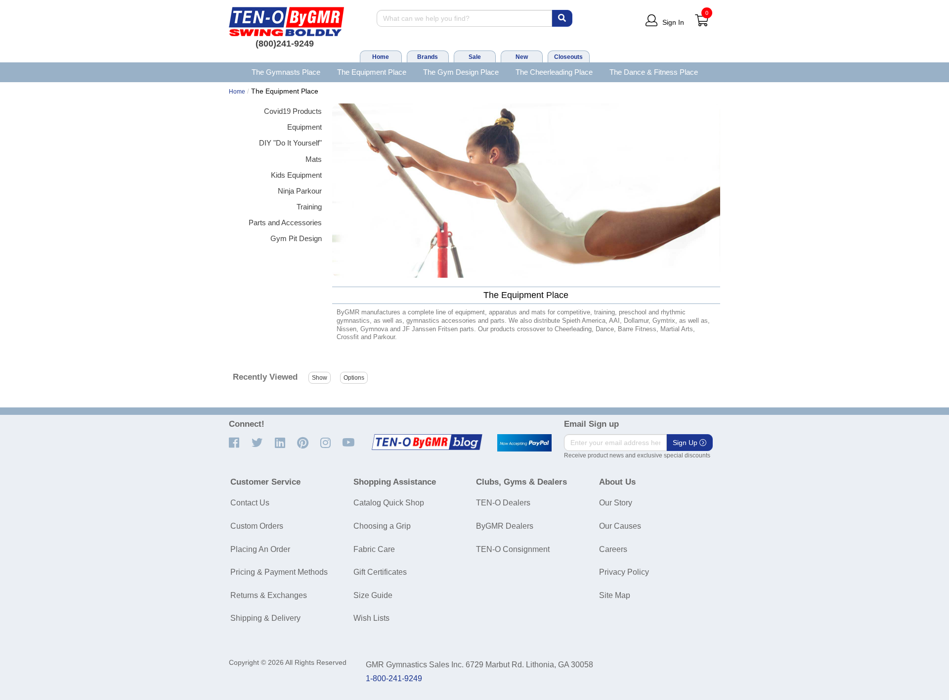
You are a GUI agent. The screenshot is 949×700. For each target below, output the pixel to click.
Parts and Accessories (285, 222)
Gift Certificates (380, 572)
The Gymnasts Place (286, 72)
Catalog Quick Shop (388, 503)
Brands (427, 56)
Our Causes (620, 526)
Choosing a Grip (382, 526)
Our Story (615, 503)
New (522, 56)
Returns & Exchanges (268, 595)
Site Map (614, 595)
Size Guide (372, 595)
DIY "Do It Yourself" (290, 143)
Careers (613, 549)
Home (380, 56)
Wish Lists (371, 618)
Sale (475, 56)
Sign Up (686, 443)
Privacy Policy (624, 572)
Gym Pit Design (296, 238)
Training (309, 206)
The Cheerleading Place (554, 72)
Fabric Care (374, 549)
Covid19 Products (293, 111)
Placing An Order (260, 549)
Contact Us (249, 503)
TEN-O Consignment (513, 549)
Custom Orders (256, 526)
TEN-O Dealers (503, 503)
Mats (313, 159)
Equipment (304, 127)
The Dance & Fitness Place (653, 72)
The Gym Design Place (461, 72)
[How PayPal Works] (524, 443)
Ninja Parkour (300, 191)
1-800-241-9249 (394, 678)
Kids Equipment (296, 175)
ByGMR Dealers (504, 526)
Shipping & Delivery (265, 618)
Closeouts (568, 56)
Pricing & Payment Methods (279, 572)
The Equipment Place (371, 72)
